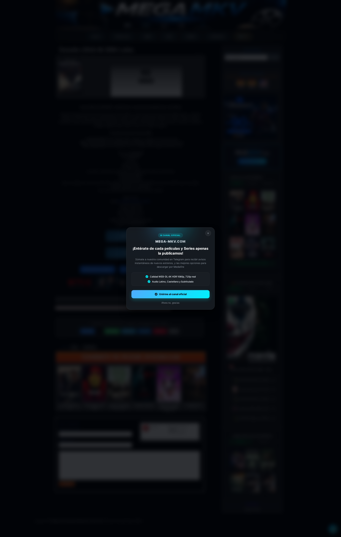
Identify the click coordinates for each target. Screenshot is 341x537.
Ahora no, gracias (170, 302)
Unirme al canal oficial (173, 294)
